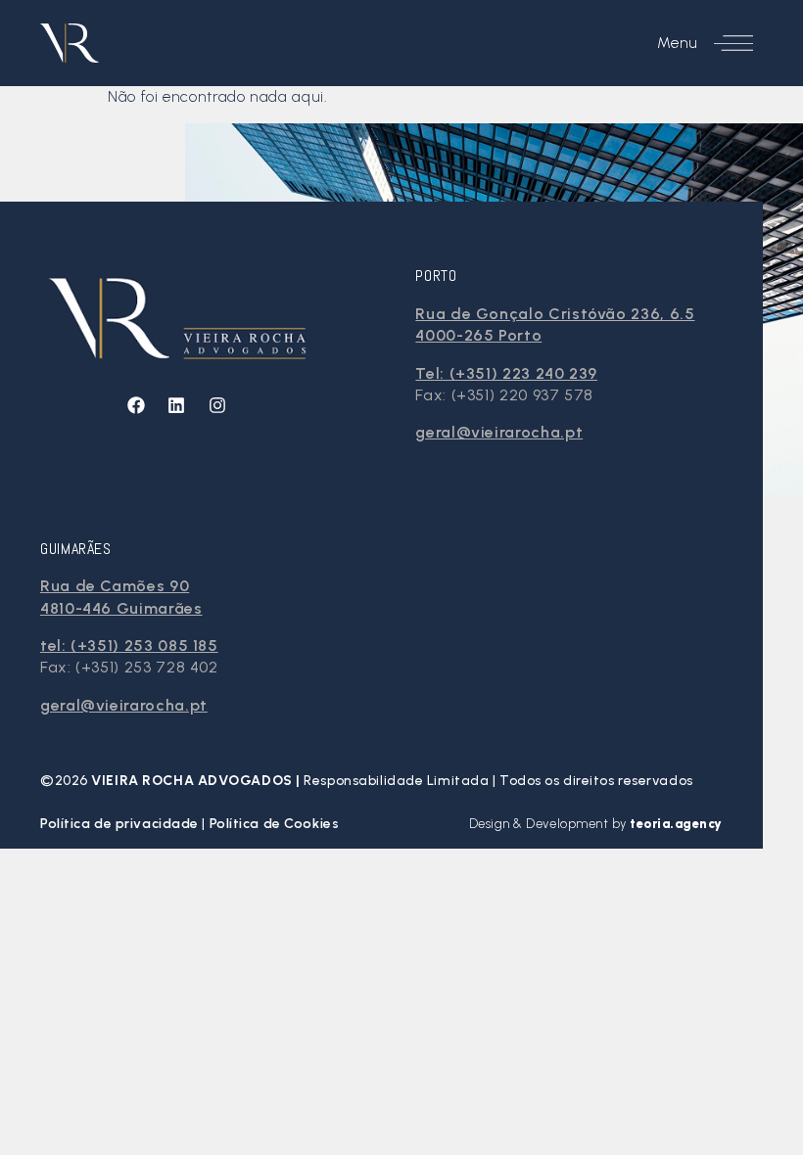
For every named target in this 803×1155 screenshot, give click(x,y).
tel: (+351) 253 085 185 (129, 645)
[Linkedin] (176, 405)
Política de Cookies (275, 823)
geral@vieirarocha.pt (499, 432)
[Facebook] (136, 405)
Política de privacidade (121, 823)
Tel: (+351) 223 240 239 (506, 373)
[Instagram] (217, 405)
